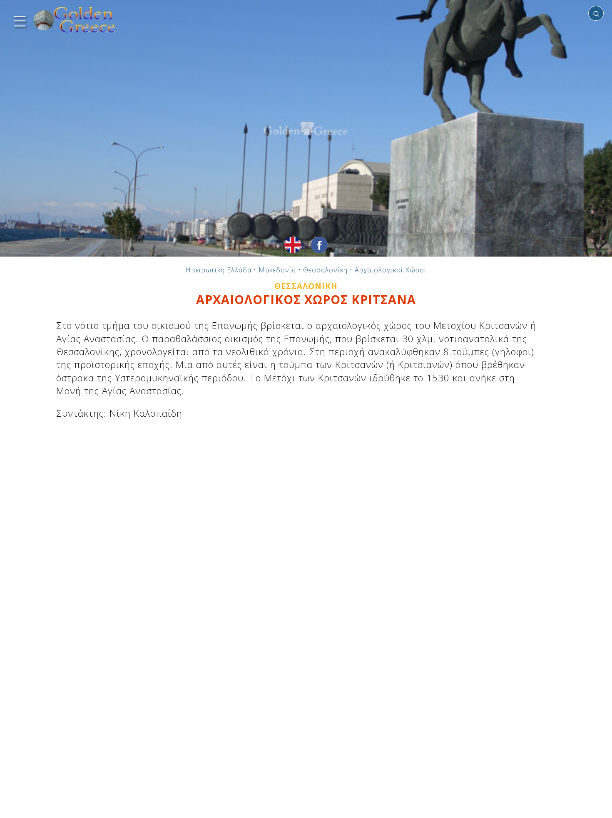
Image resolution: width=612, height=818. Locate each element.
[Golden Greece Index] (75, 20)
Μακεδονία (277, 269)
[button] (18, 20)
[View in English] (292, 245)
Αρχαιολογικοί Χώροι (391, 269)
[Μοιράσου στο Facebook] (319, 245)
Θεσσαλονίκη (325, 269)
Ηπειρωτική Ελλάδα (218, 269)
